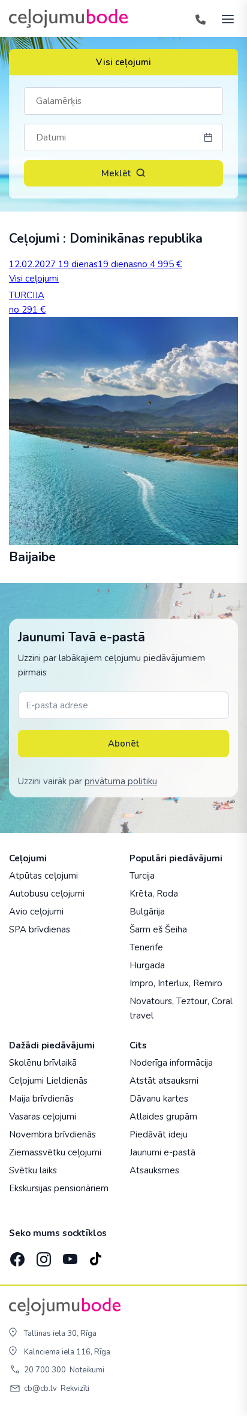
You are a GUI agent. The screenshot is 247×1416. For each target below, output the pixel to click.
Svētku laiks (33, 1170)
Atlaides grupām (163, 1117)
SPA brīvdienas (39, 929)
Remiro (207, 983)
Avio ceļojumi (36, 912)
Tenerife (146, 947)
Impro (141, 983)
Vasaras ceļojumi (42, 1117)
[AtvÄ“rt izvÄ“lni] (224, 18)
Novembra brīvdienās (52, 1134)
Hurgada (147, 965)
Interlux (173, 983)
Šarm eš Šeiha (158, 929)
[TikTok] (95, 1255)
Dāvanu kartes (158, 1099)
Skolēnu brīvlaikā (43, 1063)
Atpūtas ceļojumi (43, 876)
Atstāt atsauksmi (163, 1081)
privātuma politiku (121, 781)
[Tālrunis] (200, 18)
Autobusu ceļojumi (47, 894)
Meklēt (116, 173)
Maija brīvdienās (41, 1099)
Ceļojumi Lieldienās (48, 1081)
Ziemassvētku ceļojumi (55, 1152)
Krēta (140, 894)
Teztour (191, 1001)
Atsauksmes (154, 1170)
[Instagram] (42, 1255)
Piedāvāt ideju (158, 1134)
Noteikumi (87, 1370)
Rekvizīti (75, 1388)
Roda (167, 894)
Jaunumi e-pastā (162, 1152)
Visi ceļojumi (123, 62)
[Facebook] (16, 1255)
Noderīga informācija (171, 1063)
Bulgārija (147, 912)
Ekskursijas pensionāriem (59, 1188)
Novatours (150, 1001)
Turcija (142, 876)
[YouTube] (69, 1255)
